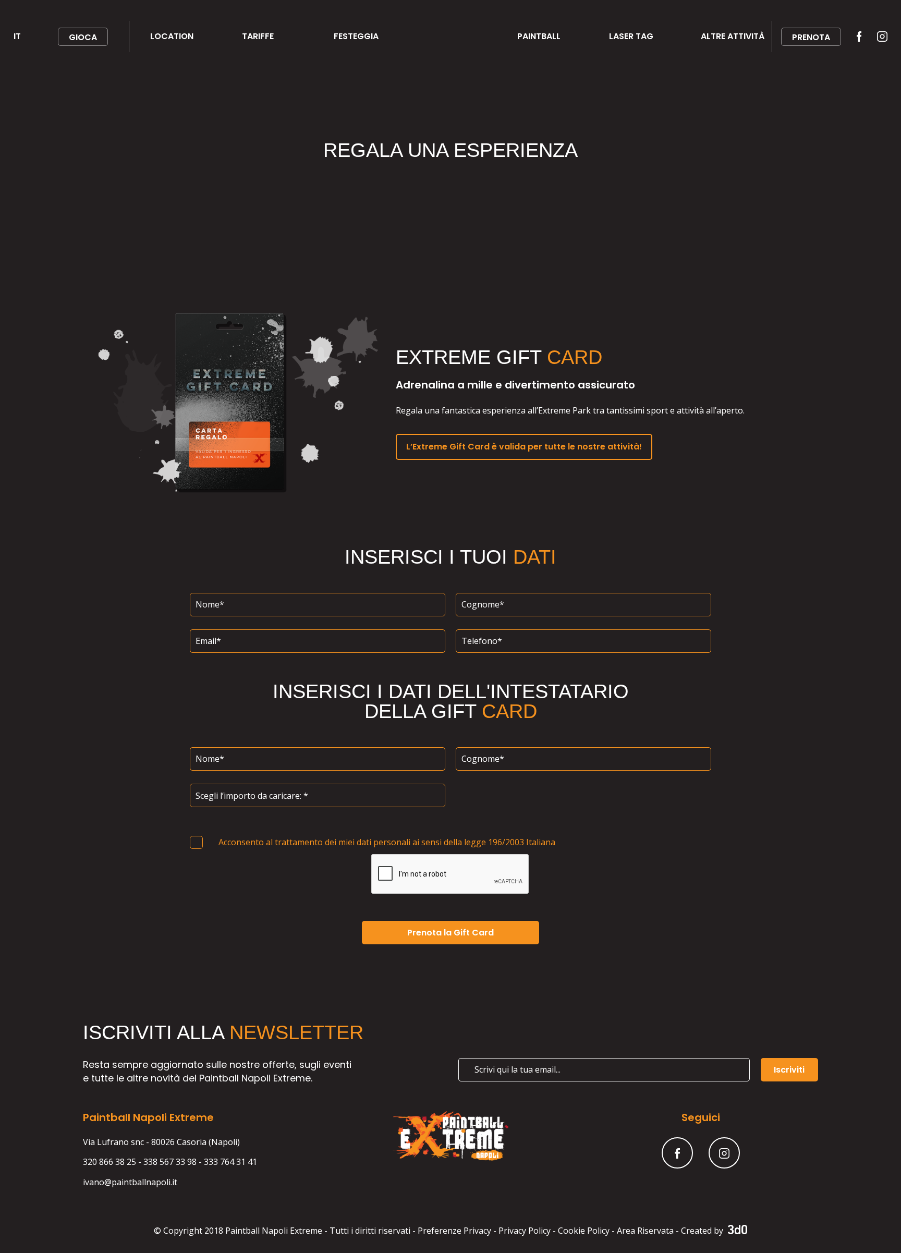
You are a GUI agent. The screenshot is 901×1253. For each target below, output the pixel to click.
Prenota (811, 37)
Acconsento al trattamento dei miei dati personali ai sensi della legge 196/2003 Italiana (386, 842)
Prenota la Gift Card (450, 933)
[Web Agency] (736, 1230)
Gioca (83, 37)
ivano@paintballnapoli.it (130, 1182)
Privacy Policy (524, 1230)
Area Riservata (645, 1230)
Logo (437, 36)
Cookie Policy (584, 1230)
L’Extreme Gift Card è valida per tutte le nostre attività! (524, 447)
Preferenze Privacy (454, 1230)
